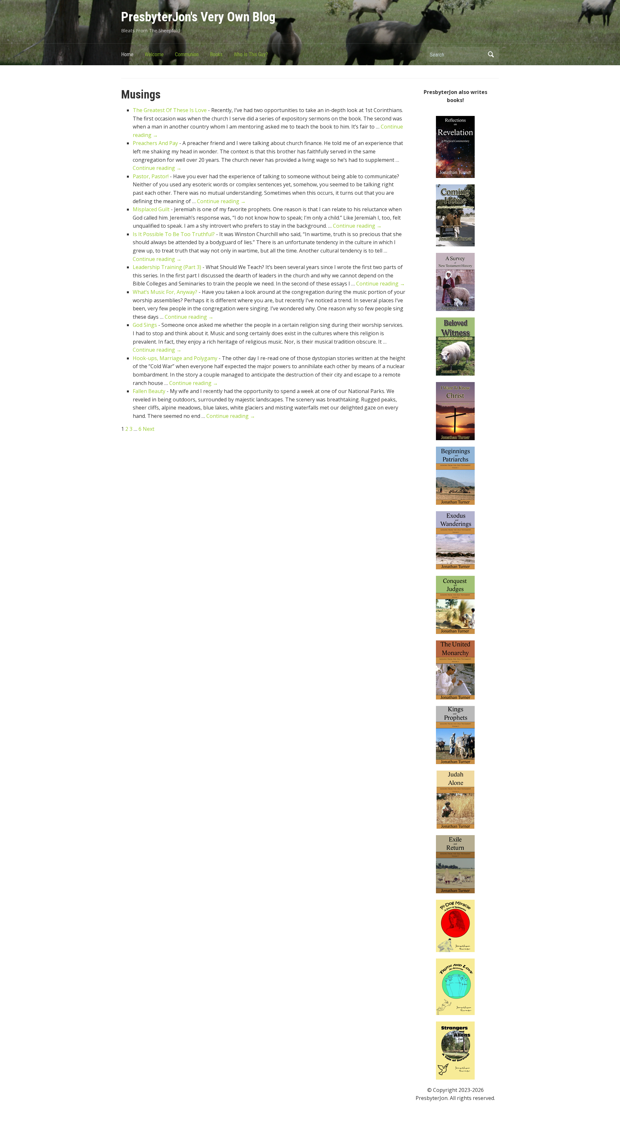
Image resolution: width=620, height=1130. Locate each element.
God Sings (145, 324)
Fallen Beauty (149, 391)
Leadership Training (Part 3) (167, 267)
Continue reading (157, 167)
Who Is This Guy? (251, 54)
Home (127, 54)
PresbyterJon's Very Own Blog (198, 17)
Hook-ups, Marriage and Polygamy (175, 358)
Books (216, 54)
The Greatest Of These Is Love (170, 110)
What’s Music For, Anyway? (165, 291)
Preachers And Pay (155, 143)
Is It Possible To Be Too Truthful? (174, 234)
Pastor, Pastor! (151, 176)
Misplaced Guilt (151, 209)
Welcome (154, 54)
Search (491, 54)
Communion (187, 54)
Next (148, 428)
